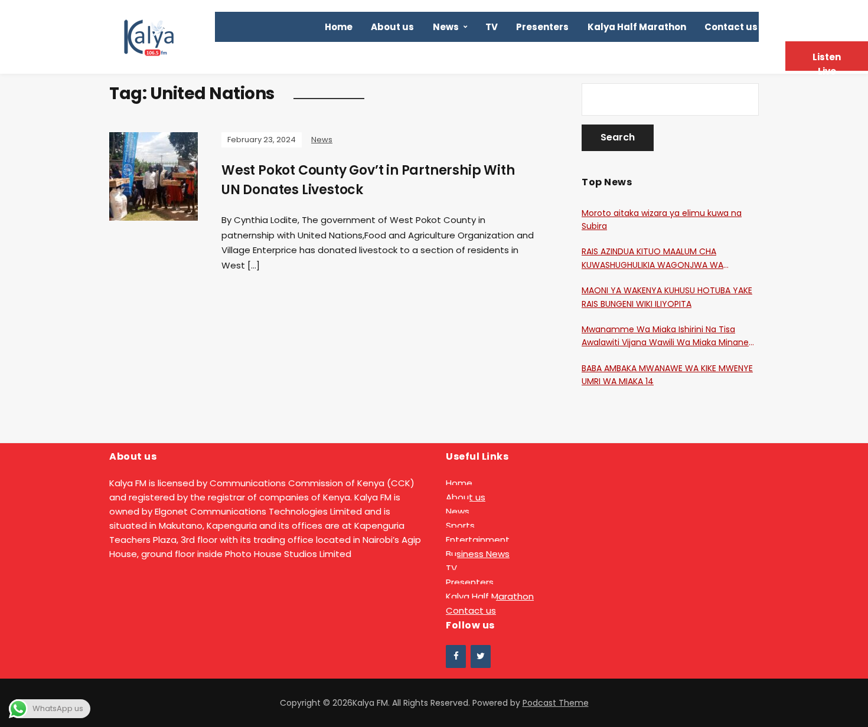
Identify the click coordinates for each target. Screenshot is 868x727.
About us (392, 27)
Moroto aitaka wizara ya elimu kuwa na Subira (662, 219)
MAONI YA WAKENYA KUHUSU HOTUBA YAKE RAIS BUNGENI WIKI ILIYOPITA (667, 296)
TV (491, 27)
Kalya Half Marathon (637, 27)
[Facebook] (456, 656)
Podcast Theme (556, 703)
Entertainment (478, 539)
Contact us (731, 27)
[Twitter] (481, 656)
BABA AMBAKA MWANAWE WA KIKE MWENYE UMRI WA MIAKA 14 (667, 374)
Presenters (542, 27)
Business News (478, 554)
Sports (460, 525)
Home (339, 27)
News (446, 27)
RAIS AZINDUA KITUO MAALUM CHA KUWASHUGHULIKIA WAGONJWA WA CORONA (652, 258)
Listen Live (826, 61)
